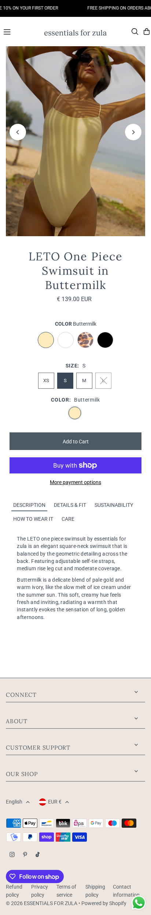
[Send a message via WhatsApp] (138, 902)
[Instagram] (12, 855)
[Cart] (147, 31)
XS (46, 380)
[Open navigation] (20, 31)
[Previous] (18, 132)
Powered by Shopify (103, 903)
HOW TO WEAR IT (33, 519)
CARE (68, 519)
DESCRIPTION (29, 505)
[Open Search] (135, 31)
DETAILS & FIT (70, 505)
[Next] (133, 132)
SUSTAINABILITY (114, 505)
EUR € (55, 802)
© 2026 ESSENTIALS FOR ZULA (41, 903)
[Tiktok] (38, 855)
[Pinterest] (25, 855)
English (14, 802)
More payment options (75, 482)
